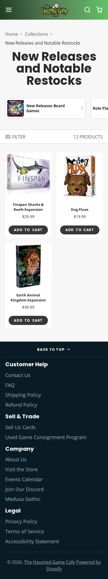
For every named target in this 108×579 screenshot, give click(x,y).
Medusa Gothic (22, 499)
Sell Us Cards (20, 427)
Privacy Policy (21, 521)
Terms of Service (24, 531)
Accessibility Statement (32, 541)
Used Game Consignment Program (45, 437)
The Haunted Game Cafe (49, 562)
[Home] (54, 9)
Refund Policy (21, 404)
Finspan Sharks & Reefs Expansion (28, 195)
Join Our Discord (24, 489)
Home (11, 34)
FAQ (10, 385)
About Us (16, 459)
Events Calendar (24, 479)
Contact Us (17, 375)
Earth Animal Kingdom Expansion (28, 285)
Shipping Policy (23, 394)
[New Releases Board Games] (46, 108)
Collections (36, 34)
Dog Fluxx (79, 195)
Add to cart (28, 229)
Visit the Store (21, 469)
